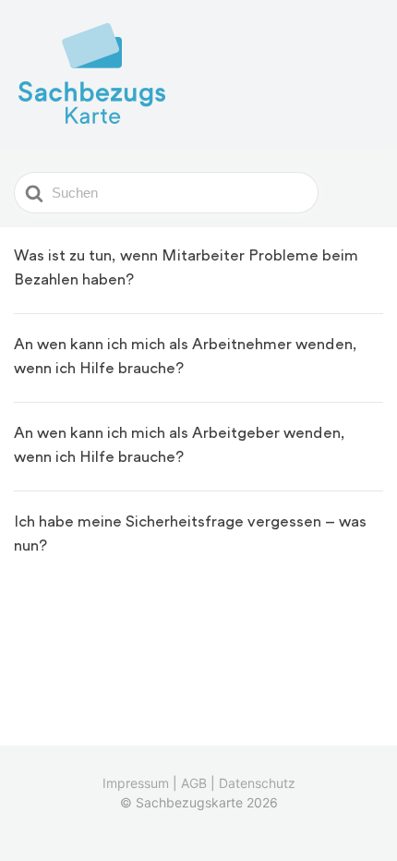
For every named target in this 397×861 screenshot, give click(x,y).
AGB (194, 783)
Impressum (135, 783)
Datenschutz (257, 783)
